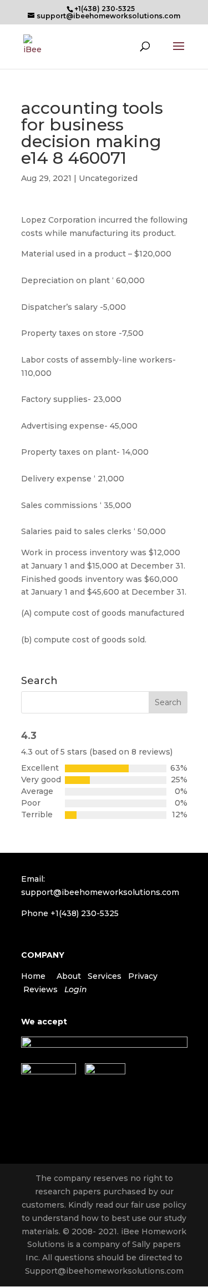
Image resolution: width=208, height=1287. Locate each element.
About (69, 976)
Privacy (143, 976)
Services (104, 976)
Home (33, 976)
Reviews (40, 989)
